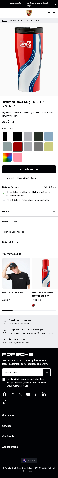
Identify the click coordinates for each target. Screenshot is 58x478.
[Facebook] (4, 394)
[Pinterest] (36, 394)
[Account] (49, 13)
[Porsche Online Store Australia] (29, 13)
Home (4, 20)
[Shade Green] (7, 147)
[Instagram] (12, 394)
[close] (55, 4)
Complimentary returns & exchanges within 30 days (29, 4)
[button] (48, 253)
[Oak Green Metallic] (38, 136)
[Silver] (28, 136)
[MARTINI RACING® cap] (16, 273)
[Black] (18, 136)
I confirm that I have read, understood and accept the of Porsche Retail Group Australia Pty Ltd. (26, 382)
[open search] (9, 13)
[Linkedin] (44, 394)
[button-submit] (46, 372)
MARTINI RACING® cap (12, 292)
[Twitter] (20, 394)
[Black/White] (7, 136)
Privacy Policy (23, 382)
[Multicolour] (7, 157)
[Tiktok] (4, 402)
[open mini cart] (54, 13)
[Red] (18, 147)
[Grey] (28, 147)
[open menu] (4, 13)
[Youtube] (28, 394)
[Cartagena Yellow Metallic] (49, 147)
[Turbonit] (38, 147)
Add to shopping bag (29, 169)
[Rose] (18, 157)
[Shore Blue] (49, 136)
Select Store (50, 187)
